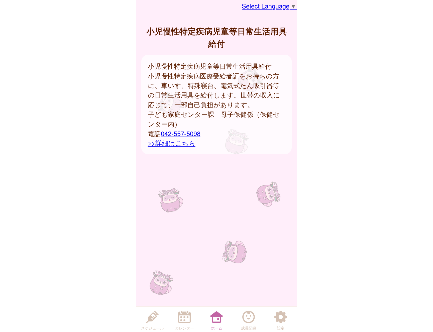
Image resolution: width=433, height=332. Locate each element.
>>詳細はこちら (171, 142)
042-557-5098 (180, 133)
